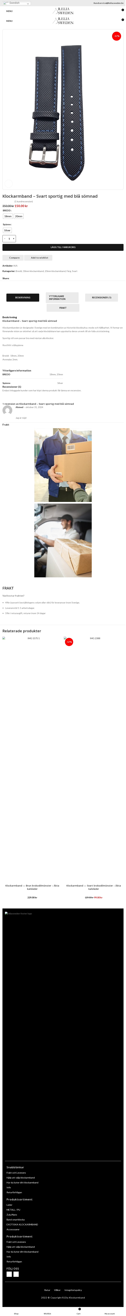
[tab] (22, 298)
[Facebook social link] (11, 278)
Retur (47, 1290)
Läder (9, 1204)
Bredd (19, 271)
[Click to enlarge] (8, 183)
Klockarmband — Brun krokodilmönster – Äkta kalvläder (32, 887)
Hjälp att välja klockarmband (21, 1177)
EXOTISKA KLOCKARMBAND (22, 1224)
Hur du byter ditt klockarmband (22, 1182)
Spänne (7, 224)
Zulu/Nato (12, 1214)
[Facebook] (9, 1274)
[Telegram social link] (27, 278)
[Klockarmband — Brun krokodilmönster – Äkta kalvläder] (32, 760)
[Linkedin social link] (23, 278)
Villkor (57, 1290)
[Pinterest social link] (19, 278)
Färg (69, 271)
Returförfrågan (14, 1192)
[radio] (8, 216)
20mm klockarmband (55, 271)
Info (9, 1187)
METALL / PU (13, 1209)
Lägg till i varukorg (63, 247)
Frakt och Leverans (16, 1172)
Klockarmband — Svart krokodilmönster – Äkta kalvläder (93, 887)
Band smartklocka (16, 1219)
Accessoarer (13, 1229)
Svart (74, 271)
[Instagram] (16, 1274)
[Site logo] (62, 11)
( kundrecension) (23, 201)
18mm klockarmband (33, 271)
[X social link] (15, 278)
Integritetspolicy (73, 1290)
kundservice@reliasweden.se (109, 3)
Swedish (14, 2)
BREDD (7, 210)
